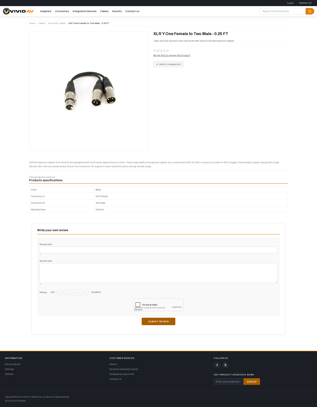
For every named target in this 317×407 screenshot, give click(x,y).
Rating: (43, 292)
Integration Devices (84, 11)
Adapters (45, 11)
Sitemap (9, 369)
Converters (62, 11)
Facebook (217, 365)
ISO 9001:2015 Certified (15, 400)
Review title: (46, 244)
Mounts (117, 11)
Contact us (132, 11)
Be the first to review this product (171, 55)
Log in (290, 2)
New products (13, 364)
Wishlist (9, 374)
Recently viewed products (123, 369)
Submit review (158, 321)
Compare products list (121, 374)
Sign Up (252, 381)
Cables (104, 11)
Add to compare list (170, 64)
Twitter (225, 365)
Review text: (46, 260)
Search (310, 11)
